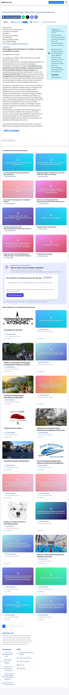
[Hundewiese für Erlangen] (51, 246)
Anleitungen (7, 649)
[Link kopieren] (36, 17)
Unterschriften (20, 22)
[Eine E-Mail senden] (32, 17)
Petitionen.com (6, 2)
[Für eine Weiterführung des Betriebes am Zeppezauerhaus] (17, 165)
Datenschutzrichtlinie (49, 22)
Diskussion (35, 22)
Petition (5, 22)
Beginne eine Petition (56, 2)
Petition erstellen (16, 295)
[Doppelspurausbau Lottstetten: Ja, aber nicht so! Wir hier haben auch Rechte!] (51, 165)
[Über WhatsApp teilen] (23, 17)
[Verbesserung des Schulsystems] (51, 219)
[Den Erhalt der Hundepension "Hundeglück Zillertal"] (17, 192)
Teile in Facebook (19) (13, 17)
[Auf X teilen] (27, 17)
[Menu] (66, 2)
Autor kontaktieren (9, 140)
